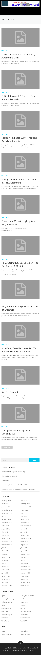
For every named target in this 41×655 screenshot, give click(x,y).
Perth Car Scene (25, 611)
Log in (3, 631)
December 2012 (6, 523)
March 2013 (24, 516)
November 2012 (25, 523)
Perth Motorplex (6, 615)
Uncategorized (25, 618)
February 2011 (25, 554)
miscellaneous (6, 608)
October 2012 (5, 526)
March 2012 (5, 535)
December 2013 (25, 507)
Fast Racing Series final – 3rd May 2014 (14, 485)
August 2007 (24, 579)
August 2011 (24, 545)
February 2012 (25, 535)
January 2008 (5, 576)
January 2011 (5, 557)
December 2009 (25, 567)
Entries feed (24, 631)
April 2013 (4, 516)
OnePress (19, 650)
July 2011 (4, 548)
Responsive (24, 615)
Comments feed (6, 634)
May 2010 (4, 563)
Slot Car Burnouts (10, 391)
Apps (3, 596)
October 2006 (24, 585)
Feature (3, 605)
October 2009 (5, 570)
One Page (4, 611)
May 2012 (4, 532)
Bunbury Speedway (7, 599)
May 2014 (23, 500)
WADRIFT (23, 621)
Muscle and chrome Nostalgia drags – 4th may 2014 (18, 489)
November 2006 (6, 585)
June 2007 (4, 582)
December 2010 (25, 557)
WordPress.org (25, 634)
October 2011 (24, 541)
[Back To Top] (20, 643)
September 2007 (6, 579)
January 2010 (5, 567)
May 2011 (4, 551)
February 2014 (25, 504)
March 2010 (24, 563)
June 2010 (23, 560)
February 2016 (6, 500)
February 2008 (25, 573)
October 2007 (24, 576)
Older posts (7, 447)
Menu (37, 11)
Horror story (5, 480)
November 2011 (6, 541)
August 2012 (5, 529)
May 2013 (23, 513)
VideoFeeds (5, 50)
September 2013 (6, 513)
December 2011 (25, 538)
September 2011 (6, 545)
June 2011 (23, 548)
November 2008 (25, 570)
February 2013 (6, 519)
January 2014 (5, 507)
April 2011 (23, 551)
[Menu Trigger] (5, 3)
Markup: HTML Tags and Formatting (13, 471)
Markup (22, 605)
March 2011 (5, 554)
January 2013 (24, 519)
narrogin (23, 608)
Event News (24, 602)
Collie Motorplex (6, 602)
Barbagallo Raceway (27, 596)
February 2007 (25, 582)
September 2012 (25, 526)
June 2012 (23, 529)
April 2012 (23, 532)
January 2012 (5, 538)
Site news (4, 618)
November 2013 (6, 510)
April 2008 (4, 573)
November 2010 (6, 560)
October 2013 (24, 510)
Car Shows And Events (27, 599)
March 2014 (5, 504)
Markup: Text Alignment (9, 476)
